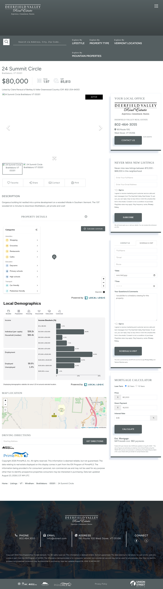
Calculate (128, 429)
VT (21, 483)
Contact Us (128, 140)
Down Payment (120, 403)
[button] (6, 42)
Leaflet (83, 427)
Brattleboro (41, 483)
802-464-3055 (125, 124)
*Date (116, 271)
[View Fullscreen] (5, 410)
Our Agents (147, 137)
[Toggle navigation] (156, 6)
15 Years (141, 386)
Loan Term (118, 386)
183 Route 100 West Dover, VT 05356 (99, 538)
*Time (116, 281)
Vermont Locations (128, 43)
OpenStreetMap (93, 427)
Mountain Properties (86, 55)
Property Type (99, 43)
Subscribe (128, 217)
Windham (29, 483)
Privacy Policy (149, 360)
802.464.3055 (27, 538)
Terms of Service (119, 362)
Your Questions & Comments (126, 291)
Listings (13, 483)
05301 (52, 483)
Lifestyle (78, 43)
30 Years (130, 386)
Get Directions (94, 441)
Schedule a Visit (146, 243)
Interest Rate (119, 413)
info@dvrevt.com (57, 538)
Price (116, 393)
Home (5, 483)
